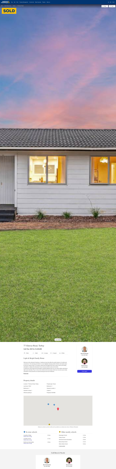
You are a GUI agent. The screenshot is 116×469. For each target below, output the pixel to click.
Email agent (84, 371)
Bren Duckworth (84, 353)
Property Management (24, 2)
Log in (113, 2)
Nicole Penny (84, 365)
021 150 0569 (84, 367)
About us (48, 2)
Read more (26, 373)
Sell (14, 2)
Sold (2, 5)
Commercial (31, 2)
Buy (12, 2)
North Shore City (7, 5)
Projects (43, 2)
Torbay (14, 5)
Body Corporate (38, 2)
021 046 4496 (84, 355)
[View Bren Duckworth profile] (85, 349)
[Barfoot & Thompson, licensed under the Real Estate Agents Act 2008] (5, 1)
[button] (58, 409)
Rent (17, 2)
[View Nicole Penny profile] (85, 361)
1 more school (62, 446)
